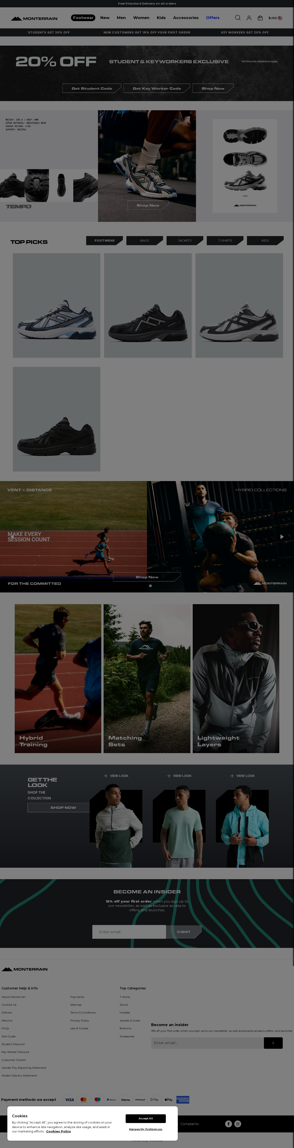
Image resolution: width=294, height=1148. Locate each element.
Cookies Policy (58, 1131)
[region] (92, 1123)
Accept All (146, 1118)
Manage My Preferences (145, 1129)
